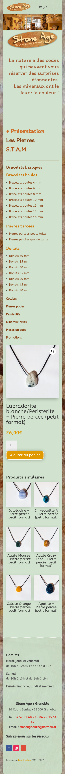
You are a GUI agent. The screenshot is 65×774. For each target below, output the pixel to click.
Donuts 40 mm (19, 279)
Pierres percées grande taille (28, 239)
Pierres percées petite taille (28, 233)
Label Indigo (24, 760)
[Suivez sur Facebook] (9, 748)
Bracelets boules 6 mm (25, 188)
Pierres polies (15, 306)
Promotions (14, 337)
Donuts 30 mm (19, 267)
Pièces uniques (16, 329)
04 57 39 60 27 (25, 717)
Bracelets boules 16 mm (26, 217)
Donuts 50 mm (19, 290)
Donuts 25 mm (19, 261)
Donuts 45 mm (19, 284)
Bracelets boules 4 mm (25, 182)
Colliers (11, 298)
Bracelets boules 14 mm (26, 211)
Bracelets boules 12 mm (26, 205)
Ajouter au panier (25, 455)
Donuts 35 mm (19, 273)
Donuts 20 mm (19, 256)
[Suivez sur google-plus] (23, 748)
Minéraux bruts (16, 322)
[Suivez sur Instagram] (16, 748)
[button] (52, 351)
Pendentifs (13, 314)
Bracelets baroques (24, 167)
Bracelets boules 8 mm (25, 194)
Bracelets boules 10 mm (26, 200)
